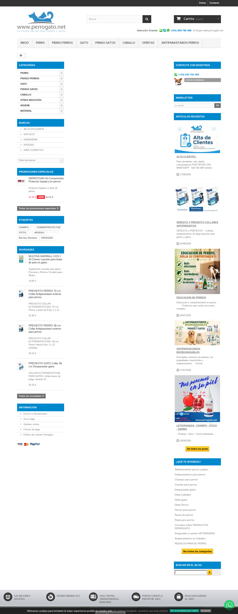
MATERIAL (26, 111)
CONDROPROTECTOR (48, 227)
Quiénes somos (31, 424)
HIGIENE (25, 105)
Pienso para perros (185, 509)
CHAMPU (24, 227)
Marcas (24, 122)
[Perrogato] (49, 21)
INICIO (25, 43)
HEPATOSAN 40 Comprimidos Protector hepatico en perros (46, 180)
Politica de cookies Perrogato (38, 434)
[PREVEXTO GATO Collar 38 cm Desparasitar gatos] (21, 366)
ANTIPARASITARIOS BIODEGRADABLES (188, 350)
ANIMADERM (30, 139)
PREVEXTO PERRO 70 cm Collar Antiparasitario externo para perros (45, 294)
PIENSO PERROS (62, 43)
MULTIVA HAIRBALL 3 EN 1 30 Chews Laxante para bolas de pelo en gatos (45, 259)
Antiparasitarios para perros (190, 474)
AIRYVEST (29, 134)
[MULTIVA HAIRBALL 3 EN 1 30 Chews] (21, 259)
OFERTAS (148, 43)
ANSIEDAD (47, 238)
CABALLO (129, 43)
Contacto (214, 3)
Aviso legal (29, 419)
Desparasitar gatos (185, 489)
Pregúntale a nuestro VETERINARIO (195, 533)
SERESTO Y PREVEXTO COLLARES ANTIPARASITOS (197, 224)
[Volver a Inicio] (20, 55)
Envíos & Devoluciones (35, 413)
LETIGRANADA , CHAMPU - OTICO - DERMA (196, 427)
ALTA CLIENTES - (186, 156)
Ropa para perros (184, 520)
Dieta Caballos (183, 494)
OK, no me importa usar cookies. (184, 611)
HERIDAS (39, 232)
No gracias (205, 611)
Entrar (202, 3)
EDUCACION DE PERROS (191, 297)
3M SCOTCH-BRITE (33, 129)
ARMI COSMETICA (33, 150)
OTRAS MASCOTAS (31, 100)
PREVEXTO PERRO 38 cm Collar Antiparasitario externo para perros (45, 328)
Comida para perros (186, 484)
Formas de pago (31, 429)
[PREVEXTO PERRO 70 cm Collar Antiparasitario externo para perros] (21, 294)
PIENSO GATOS (105, 43)
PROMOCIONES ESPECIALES (36, 171)
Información (28, 407)
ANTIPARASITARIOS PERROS (180, 43)
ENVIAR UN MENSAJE (195, 80)
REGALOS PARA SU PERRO (190, 543)
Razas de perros (184, 514)
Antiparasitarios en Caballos (190, 538)
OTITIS (22, 232)
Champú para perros (186, 479)
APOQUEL (28, 145)
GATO (84, 43)
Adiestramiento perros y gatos (191, 469)
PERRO (40, 43)
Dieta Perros (182, 504)
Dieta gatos (181, 499)
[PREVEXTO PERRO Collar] (21, 328)
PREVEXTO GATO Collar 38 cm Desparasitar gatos (45, 365)
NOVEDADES (26, 249)
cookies (43, 611)
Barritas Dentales (28, 238)
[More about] (32, 226)
